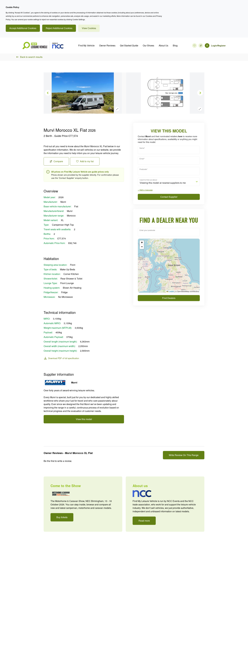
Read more (144, 520)
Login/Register (218, 45)
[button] (142, 242)
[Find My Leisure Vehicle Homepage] (42, 45)
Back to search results (31, 57)
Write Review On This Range (183, 455)
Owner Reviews (107, 45)
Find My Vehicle (86, 45)
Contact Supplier (168, 196)
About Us (163, 45)
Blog (175, 45)
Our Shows (148, 45)
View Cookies (89, 28)
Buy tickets (61, 517)
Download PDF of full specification (63, 358)
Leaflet (171, 291)
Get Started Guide (129, 45)
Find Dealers (168, 298)
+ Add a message (145, 190)
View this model (84, 419)
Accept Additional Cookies (22, 28)
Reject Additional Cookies (59, 28)
